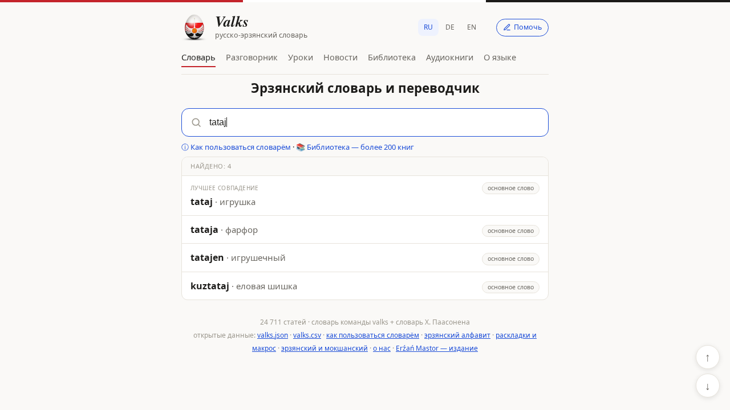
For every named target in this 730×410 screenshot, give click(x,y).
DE (450, 27)
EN (471, 27)
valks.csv (307, 335)
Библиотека (392, 57)
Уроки (300, 57)
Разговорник (252, 57)
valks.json (272, 335)
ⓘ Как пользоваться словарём (236, 147)
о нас (382, 348)
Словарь (198, 57)
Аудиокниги (449, 57)
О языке (500, 57)
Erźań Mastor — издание (437, 348)
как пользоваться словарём (372, 335)
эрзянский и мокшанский (324, 348)
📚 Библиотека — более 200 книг (355, 147)
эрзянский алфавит (457, 335)
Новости (340, 57)
